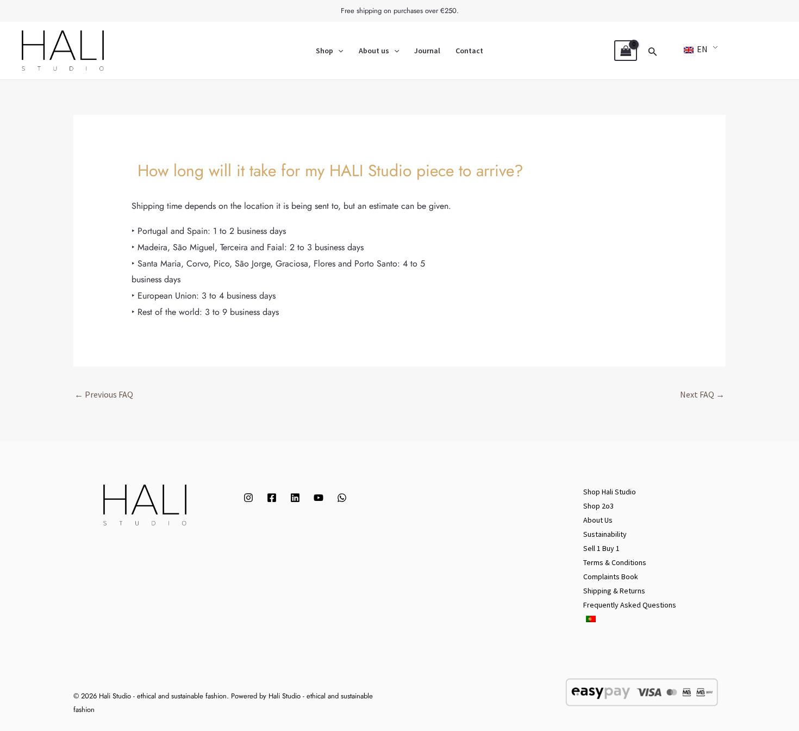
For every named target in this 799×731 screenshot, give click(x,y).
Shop (324, 50)
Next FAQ (702, 394)
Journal (427, 50)
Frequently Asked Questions (629, 605)
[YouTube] (318, 498)
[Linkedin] (295, 498)
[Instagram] (248, 498)
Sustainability (605, 534)
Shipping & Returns (614, 591)
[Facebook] (272, 498)
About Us (598, 520)
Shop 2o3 (598, 506)
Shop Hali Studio (609, 492)
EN (701, 49)
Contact (469, 50)
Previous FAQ (103, 394)
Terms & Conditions (614, 562)
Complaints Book (610, 576)
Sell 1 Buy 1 (601, 548)
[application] (338, 50)
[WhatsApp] (342, 498)
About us (374, 50)
